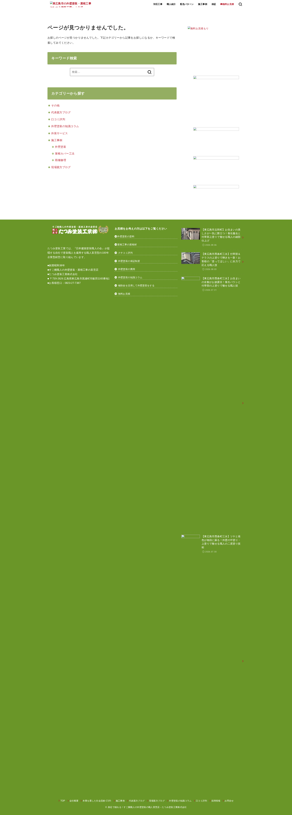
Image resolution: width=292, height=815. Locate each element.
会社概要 (73, 800)
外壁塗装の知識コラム (65, 126)
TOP (62, 800)
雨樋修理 (60, 160)
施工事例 (202, 4)
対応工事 (158, 4)
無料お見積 (124, 293)
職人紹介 (171, 4)
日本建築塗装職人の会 (89, 248)
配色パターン (187, 4)
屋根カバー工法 (64, 153)
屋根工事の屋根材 (127, 244)
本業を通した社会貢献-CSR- (97, 800)
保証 (214, 4)
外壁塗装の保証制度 (129, 261)
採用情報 (215, 800)
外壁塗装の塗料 (125, 236)
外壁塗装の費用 (126, 269)
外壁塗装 (60, 146)
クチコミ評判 (125, 252)
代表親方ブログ (61, 112)
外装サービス (59, 133)
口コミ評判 (58, 119)
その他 (55, 105)
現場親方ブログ (61, 167)
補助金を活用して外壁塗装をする (136, 285)
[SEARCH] (240, 4)
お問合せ (229, 800)
